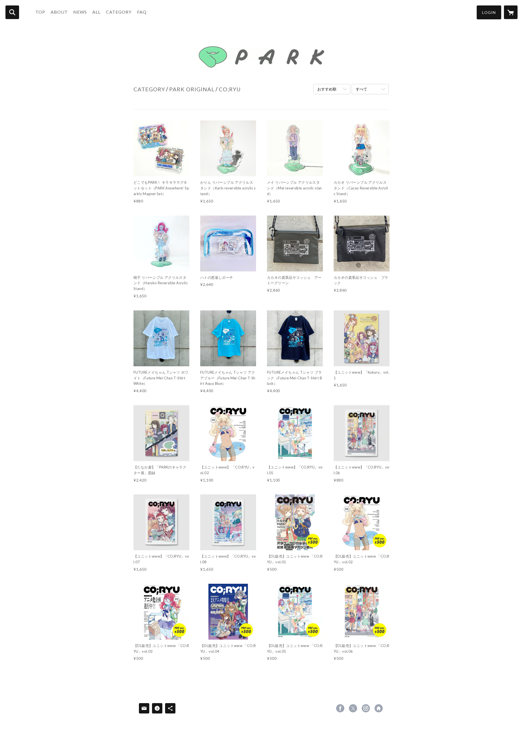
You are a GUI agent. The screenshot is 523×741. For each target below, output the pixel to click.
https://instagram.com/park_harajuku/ (366, 708)
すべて (361, 89)
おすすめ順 (326, 89)
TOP (40, 11)
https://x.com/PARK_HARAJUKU (353, 708)
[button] (489, 12)
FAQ (142, 11)
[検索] (12, 12)
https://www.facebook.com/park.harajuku (340, 708)
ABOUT (59, 11)
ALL (96, 11)
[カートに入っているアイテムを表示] (511, 12)
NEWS (80, 11)
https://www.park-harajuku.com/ (379, 708)
